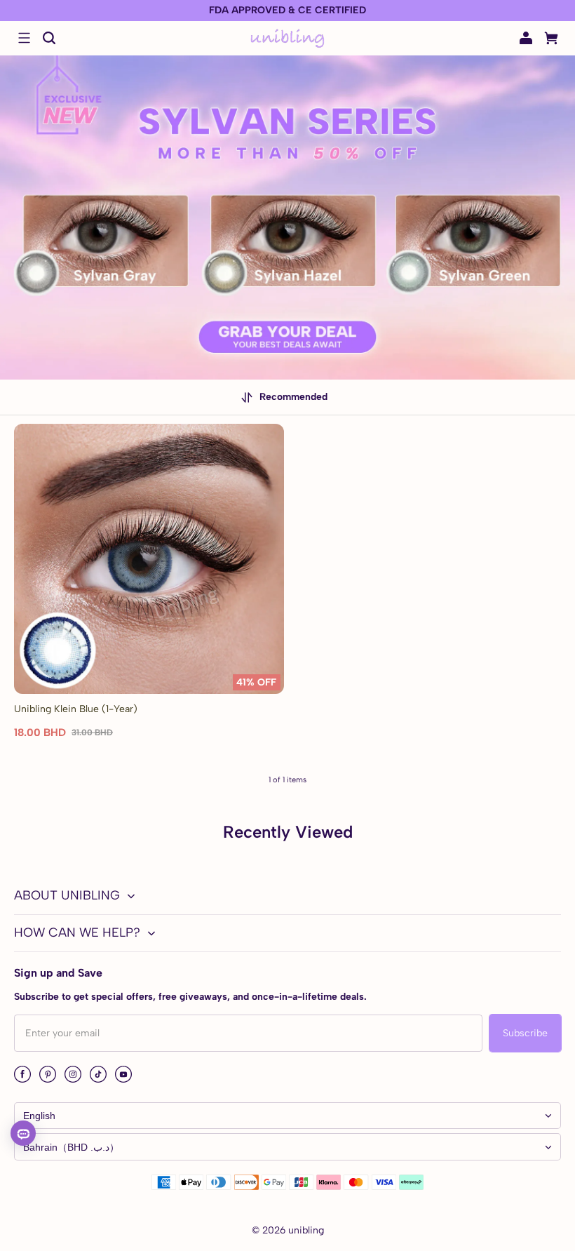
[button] (24, 38)
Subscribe (525, 1033)
